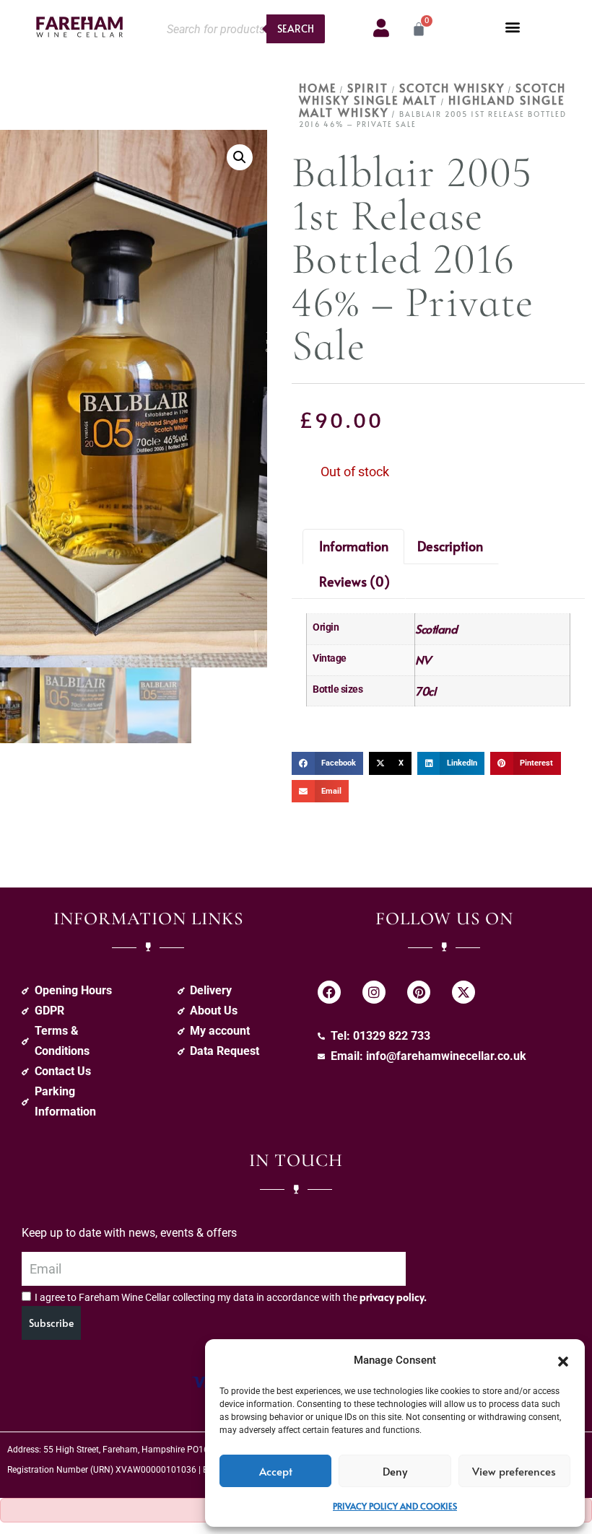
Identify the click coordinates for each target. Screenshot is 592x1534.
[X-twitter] (463, 992)
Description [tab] (450, 546)
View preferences (514, 1470)
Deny (395, 1470)
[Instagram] (374, 992)
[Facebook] (329, 992)
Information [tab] (353, 546)
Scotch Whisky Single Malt (432, 93)
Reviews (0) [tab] (354, 581)
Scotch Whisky (452, 87)
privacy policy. (393, 1297)
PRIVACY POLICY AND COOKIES (395, 1506)
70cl (425, 690)
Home (317, 87)
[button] (563, 1360)
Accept (275, 1470)
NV (422, 659)
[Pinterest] (418, 992)
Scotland (436, 628)
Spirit (367, 87)
